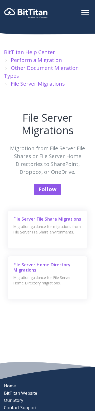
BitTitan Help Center (29, 52)
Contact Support (20, 407)
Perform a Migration (36, 60)
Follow (47, 189)
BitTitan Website (20, 393)
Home (10, 386)
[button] (85, 12)
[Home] (26, 13)
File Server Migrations (38, 83)
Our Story (13, 400)
